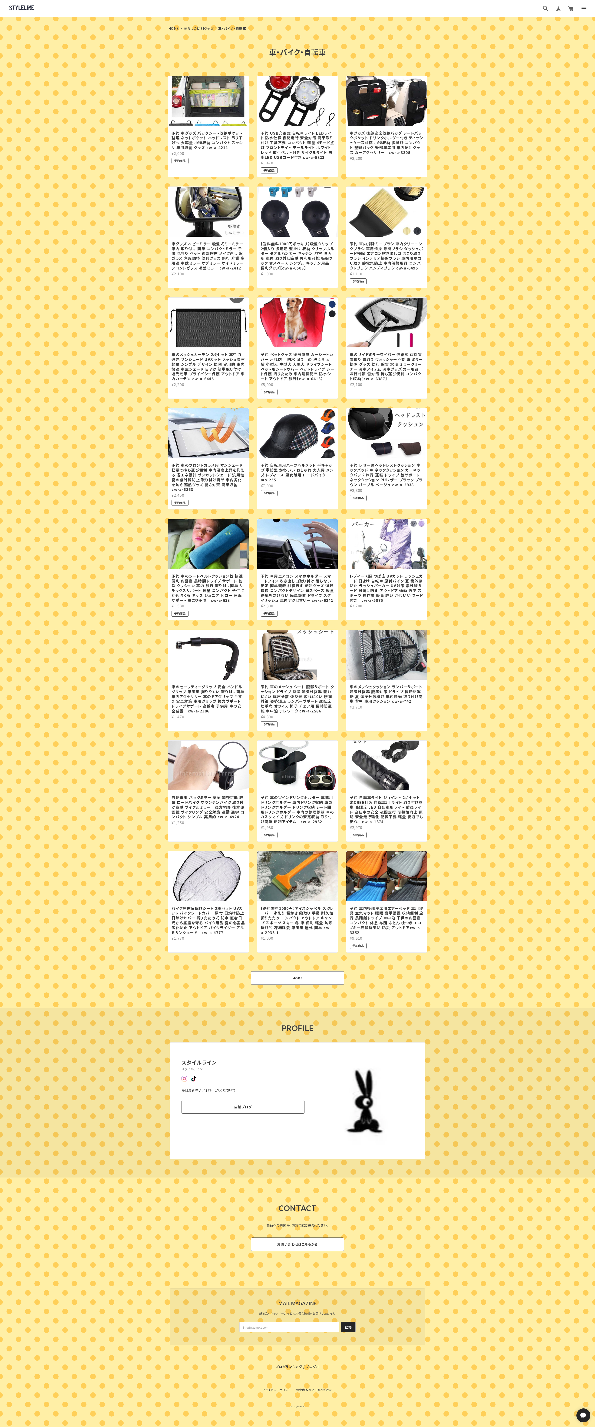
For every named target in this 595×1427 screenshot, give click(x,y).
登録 (348, 1327)
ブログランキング (288, 1366)
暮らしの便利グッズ (199, 28)
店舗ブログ (243, 1106)
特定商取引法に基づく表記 (314, 1390)
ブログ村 (313, 1366)
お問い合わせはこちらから (297, 1244)
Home (174, 28)
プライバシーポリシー (277, 1390)
